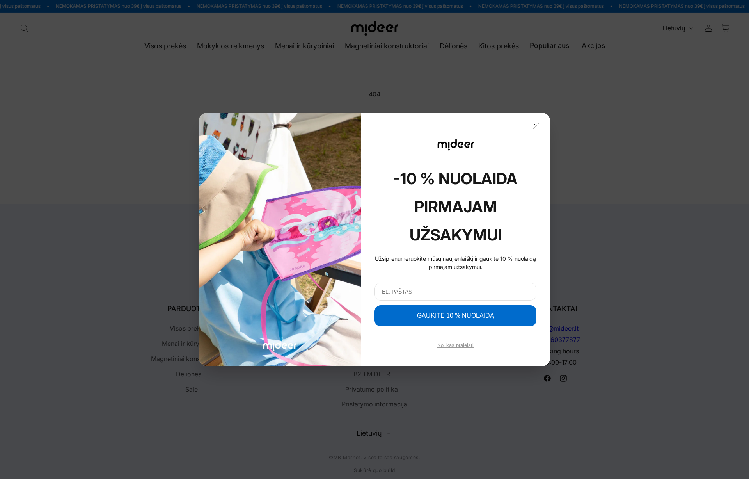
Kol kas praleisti (455, 345)
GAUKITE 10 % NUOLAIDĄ (455, 315)
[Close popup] (536, 125)
